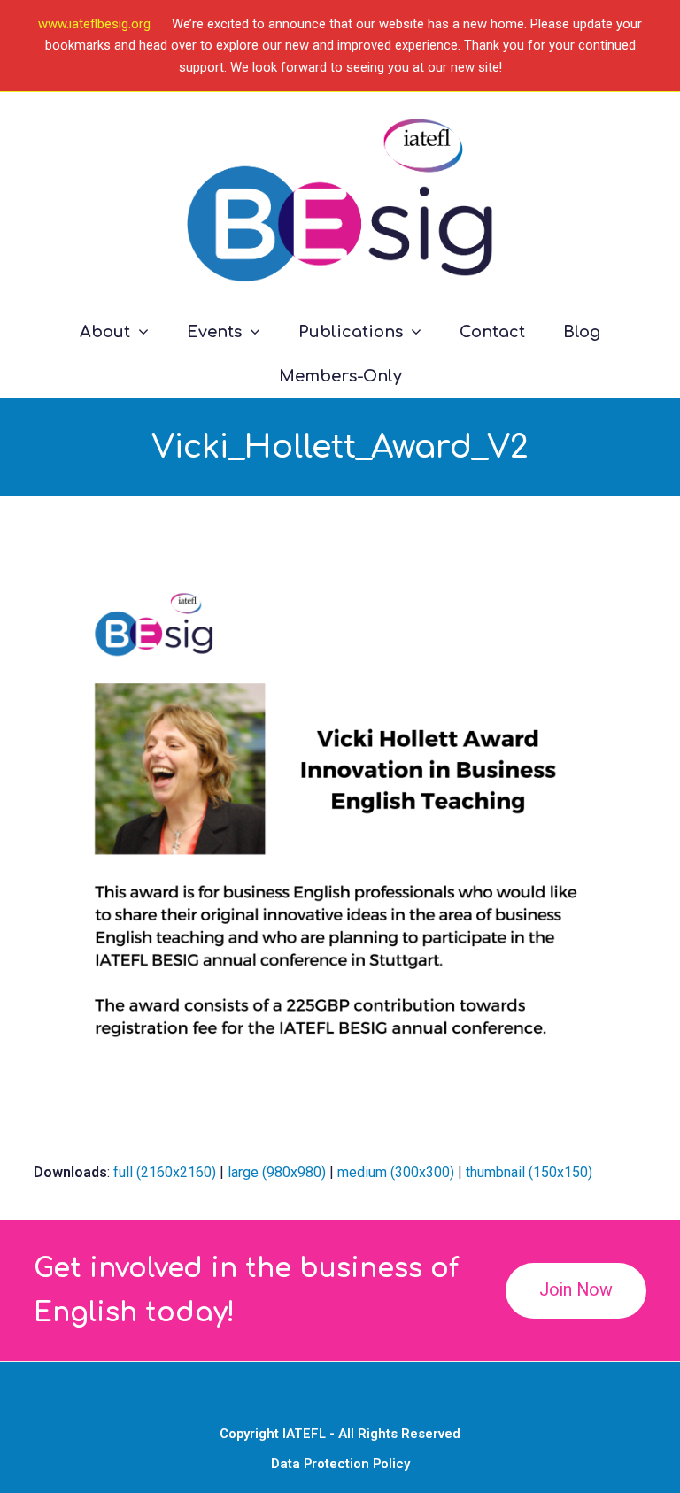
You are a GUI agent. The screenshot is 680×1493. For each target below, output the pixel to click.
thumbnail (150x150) (529, 1172)
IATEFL (304, 1434)
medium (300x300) (395, 1172)
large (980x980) (277, 1172)
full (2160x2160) (164, 1172)
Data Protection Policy (340, 1464)
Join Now (576, 1290)
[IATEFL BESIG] (339, 200)
